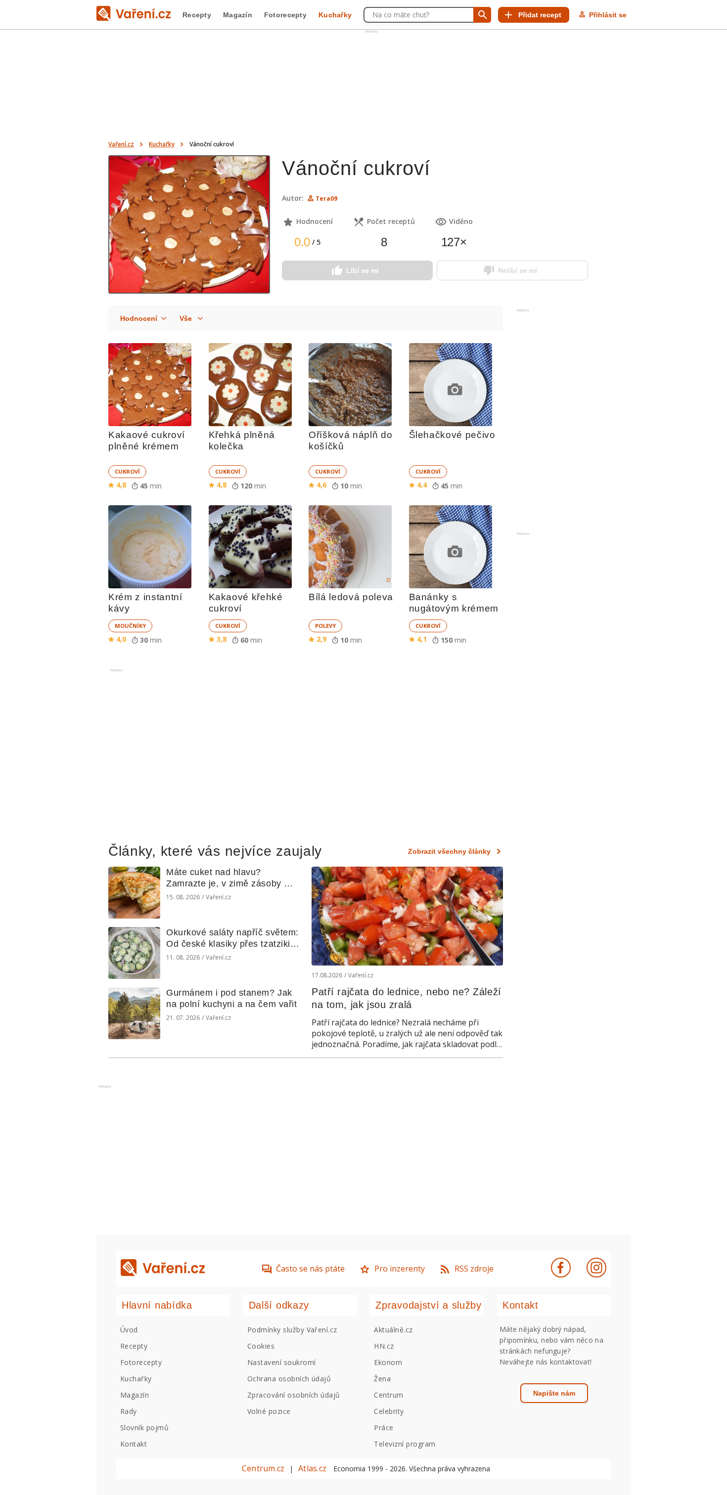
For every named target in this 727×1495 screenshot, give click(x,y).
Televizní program (404, 1444)
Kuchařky (335, 15)
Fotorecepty (285, 15)
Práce (383, 1427)
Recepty (196, 15)
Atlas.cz (312, 1468)
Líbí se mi (362, 270)
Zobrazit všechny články (449, 851)
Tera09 (326, 198)
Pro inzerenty (399, 1268)
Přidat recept (539, 15)
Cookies (260, 1346)
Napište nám (554, 1393)
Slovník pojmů (144, 1427)
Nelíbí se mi (517, 270)
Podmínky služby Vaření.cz (292, 1329)
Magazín (237, 15)
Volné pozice (269, 1411)
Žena (382, 1378)
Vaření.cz (121, 144)
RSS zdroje (474, 1268)
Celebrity (389, 1411)
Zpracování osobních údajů (293, 1395)
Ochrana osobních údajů (289, 1378)
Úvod (129, 1329)
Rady (128, 1411)
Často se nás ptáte (310, 1268)
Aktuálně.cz (393, 1329)
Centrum (388, 1395)
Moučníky (130, 625)
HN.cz (384, 1346)
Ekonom (388, 1362)
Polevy (325, 625)
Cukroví (127, 471)
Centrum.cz (263, 1468)
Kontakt (133, 1444)
